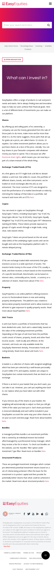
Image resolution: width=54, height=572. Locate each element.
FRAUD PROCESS (15, 564)
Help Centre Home (11, 46)
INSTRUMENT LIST (32, 569)
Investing (39, 46)
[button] (50, 4)
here (32, 197)
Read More (7, 546)
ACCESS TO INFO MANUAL (33, 564)
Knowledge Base (27, 46)
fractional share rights (11, 157)
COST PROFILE (17, 569)
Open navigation (13, 59)
